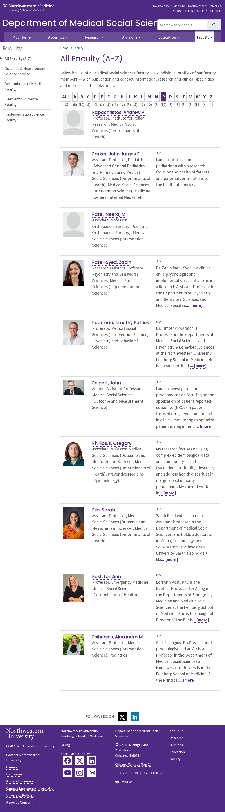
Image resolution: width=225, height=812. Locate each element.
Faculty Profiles (208, 11)
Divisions (176, 745)
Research (176, 738)
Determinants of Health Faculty (23, 86)
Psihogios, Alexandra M (117, 637)
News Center (182, 11)
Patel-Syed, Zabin (111, 262)
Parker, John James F (116, 154)
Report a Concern (19, 802)
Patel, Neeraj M (108, 214)
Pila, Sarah (103, 510)
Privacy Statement (20, 781)
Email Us (125, 782)
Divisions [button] (129, 37)
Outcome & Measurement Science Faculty (25, 71)
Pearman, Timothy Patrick (120, 322)
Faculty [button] (203, 37)
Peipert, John (106, 383)
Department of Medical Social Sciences (88, 23)
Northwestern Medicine (169, 6)
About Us (176, 731)
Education (177, 752)
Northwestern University (205, 6)
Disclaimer (14, 774)
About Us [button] (56, 37)
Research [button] (93, 37)
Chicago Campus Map (131, 764)
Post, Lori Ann (106, 576)
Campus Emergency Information (30, 788)
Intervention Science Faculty (21, 102)
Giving (65, 745)
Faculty (175, 759)
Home (64, 48)
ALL (66, 97)
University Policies (20, 795)
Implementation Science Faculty (24, 117)
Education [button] (167, 37)
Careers (12, 767)
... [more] (194, 305)
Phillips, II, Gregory (111, 443)
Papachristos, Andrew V (118, 112)
